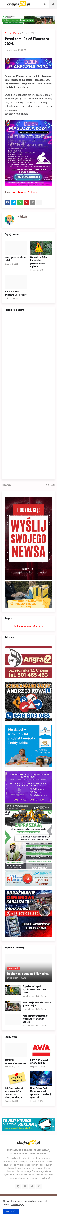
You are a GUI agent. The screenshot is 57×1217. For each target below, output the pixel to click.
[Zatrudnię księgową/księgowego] (16, 1050)
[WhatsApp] (20, 202)
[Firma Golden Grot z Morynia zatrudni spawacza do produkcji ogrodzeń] (41, 1078)
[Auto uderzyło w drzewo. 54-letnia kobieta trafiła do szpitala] (13, 1019)
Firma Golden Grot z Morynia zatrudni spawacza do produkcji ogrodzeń (40, 1093)
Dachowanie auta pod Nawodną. (28, 974)
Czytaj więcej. (17, 1204)
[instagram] (39, 1186)
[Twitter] (13, 202)
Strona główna (12, 33)
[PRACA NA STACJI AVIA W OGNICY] (41, 1050)
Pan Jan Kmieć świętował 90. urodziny (16, 293)
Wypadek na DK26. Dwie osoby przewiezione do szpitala (38, 262)
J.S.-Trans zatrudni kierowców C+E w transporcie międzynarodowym (14, 1093)
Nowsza (7, 485)
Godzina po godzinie (24, 626)
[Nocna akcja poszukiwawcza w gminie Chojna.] (13, 1006)
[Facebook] (7, 202)
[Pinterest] (26, 202)
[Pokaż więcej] (39, 202)
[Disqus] (28, 355)
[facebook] (18, 1186)
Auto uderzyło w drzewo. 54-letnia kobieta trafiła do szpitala (36, 1018)
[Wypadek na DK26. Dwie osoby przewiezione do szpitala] (41, 248)
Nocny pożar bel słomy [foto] (15, 259)
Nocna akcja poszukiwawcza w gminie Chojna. (37, 1004)
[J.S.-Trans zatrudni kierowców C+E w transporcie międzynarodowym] (16, 1078)
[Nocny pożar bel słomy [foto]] (16, 248)
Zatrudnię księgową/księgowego (15, 1061)
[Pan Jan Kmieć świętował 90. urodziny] (16, 282)
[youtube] (25, 1186)
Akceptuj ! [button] (11, 1211)
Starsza (50, 485)
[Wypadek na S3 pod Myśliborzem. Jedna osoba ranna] (13, 990)
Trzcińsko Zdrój (29, 33)
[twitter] (32, 1186)
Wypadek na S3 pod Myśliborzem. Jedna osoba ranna (35, 989)
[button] (3, 4)
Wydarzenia (33, 192)
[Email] (32, 202)
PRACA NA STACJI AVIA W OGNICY (39, 1061)
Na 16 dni (38, 626)
